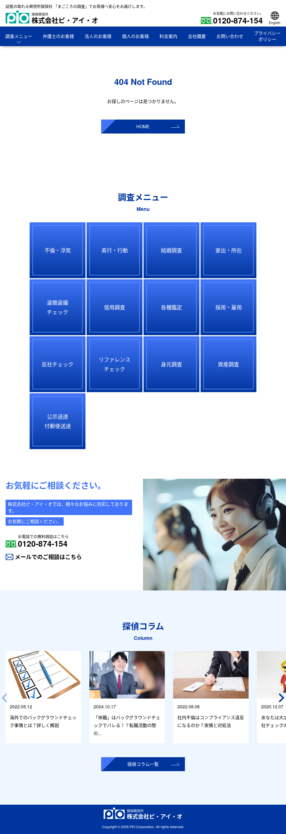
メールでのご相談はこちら (48, 557)
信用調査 (114, 307)
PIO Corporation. (142, 826)
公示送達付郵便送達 (57, 421)
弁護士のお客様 (58, 36)
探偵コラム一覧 (143, 764)
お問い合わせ (229, 36)
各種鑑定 (171, 307)
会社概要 (197, 36)
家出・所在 (228, 250)
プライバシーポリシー (267, 36)
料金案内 (168, 36)
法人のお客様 (98, 36)
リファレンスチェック (114, 364)
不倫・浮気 (57, 250)
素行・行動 (114, 250)
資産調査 (228, 364)
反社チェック (57, 364)
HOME (143, 126)
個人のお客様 (135, 36)
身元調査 (171, 364)
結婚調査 (171, 250)
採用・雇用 (228, 307)
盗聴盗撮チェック (57, 307)
